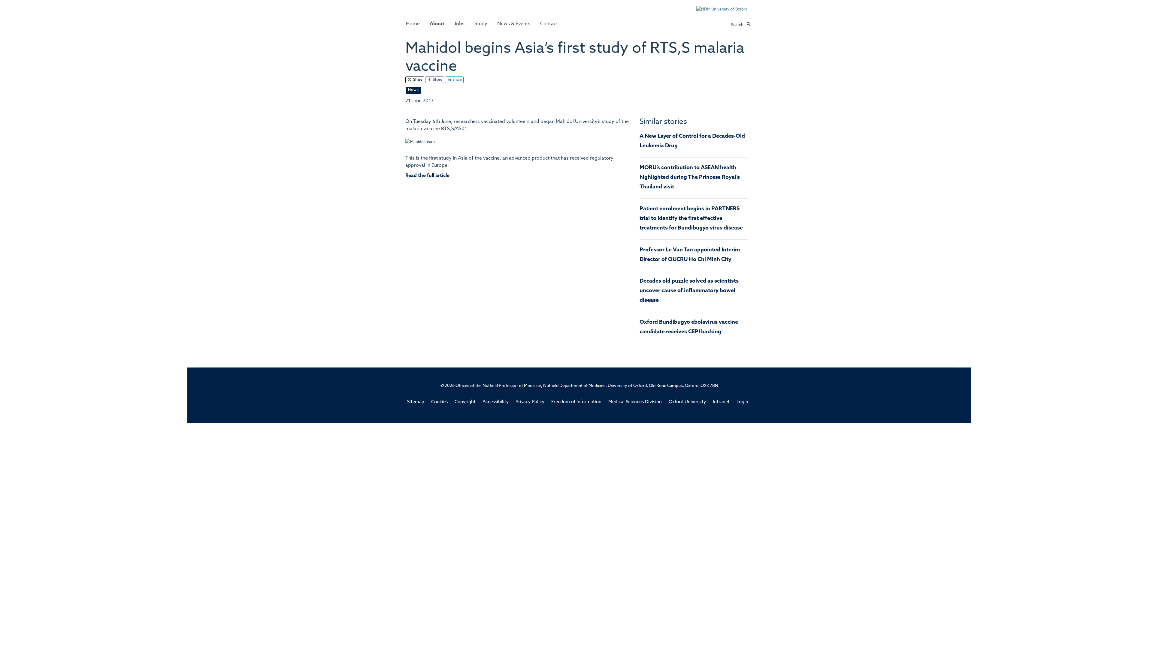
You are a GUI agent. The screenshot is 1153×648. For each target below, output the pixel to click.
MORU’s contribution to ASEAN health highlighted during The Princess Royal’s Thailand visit (690, 177)
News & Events (513, 24)
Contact (549, 24)
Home (413, 24)
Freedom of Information (576, 402)
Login (742, 402)
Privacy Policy (530, 402)
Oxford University (687, 402)
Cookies (439, 402)
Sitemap (415, 402)
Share (417, 80)
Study (480, 24)
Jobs (459, 24)
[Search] (748, 24)
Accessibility (496, 402)
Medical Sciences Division (635, 402)
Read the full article (427, 175)
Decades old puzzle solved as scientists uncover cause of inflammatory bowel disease (689, 291)
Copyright (465, 402)
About (437, 24)
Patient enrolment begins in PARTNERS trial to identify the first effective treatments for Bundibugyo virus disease (691, 218)
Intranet (721, 402)
